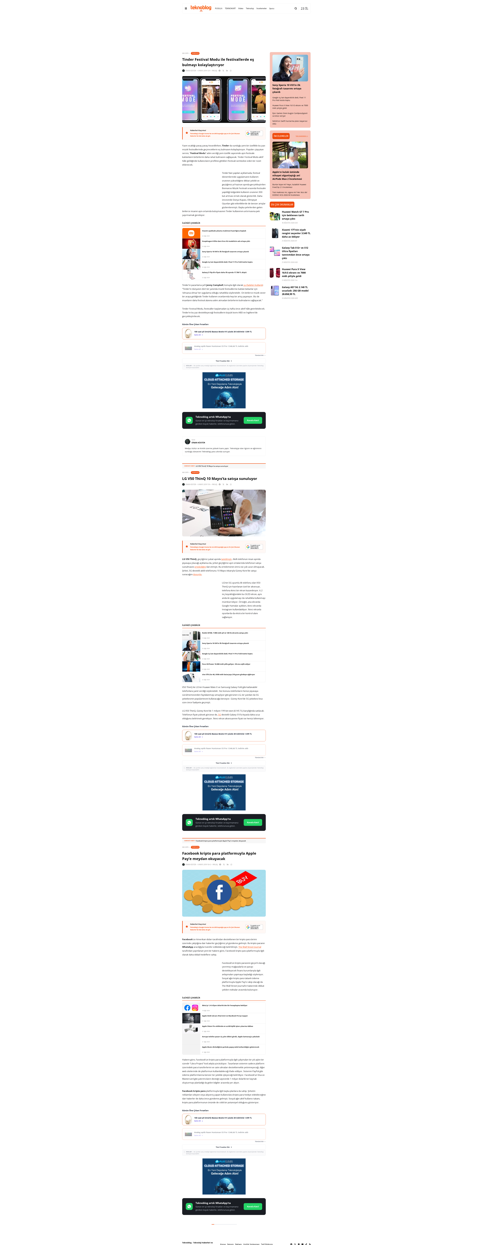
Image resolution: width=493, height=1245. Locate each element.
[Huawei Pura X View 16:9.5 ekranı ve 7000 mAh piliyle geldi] (275, 272)
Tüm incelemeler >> (302, 136)
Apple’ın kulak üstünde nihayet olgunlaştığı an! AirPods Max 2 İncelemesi (287, 175)
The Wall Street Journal (249, 946)
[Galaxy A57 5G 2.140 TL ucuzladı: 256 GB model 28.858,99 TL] (275, 290)
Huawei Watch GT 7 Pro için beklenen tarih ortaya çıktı (295, 215)
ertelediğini (200, 566)
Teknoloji (195, 53)
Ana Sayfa (185, 53)
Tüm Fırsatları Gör (223, 361)
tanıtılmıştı (226, 559)
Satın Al (197, 335)
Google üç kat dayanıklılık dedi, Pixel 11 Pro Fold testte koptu (289, 98)
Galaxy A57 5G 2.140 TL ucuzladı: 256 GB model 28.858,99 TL (295, 291)
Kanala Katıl (253, 420)
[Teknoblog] (201, 8)
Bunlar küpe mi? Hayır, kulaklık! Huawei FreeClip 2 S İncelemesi (289, 185)
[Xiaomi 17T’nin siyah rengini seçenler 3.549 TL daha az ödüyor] (275, 233)
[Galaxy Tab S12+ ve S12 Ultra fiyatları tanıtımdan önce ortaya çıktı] (275, 251)
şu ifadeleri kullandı (253, 285)
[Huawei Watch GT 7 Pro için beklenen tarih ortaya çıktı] (275, 215)
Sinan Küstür (190, 71)
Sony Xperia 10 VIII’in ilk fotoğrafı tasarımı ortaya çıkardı (286, 88)
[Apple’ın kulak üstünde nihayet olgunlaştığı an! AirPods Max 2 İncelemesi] (290, 155)
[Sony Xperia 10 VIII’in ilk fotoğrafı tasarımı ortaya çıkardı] (290, 68)
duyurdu (197, 574)
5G (219, 714)
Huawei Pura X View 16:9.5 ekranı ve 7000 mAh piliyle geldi (294, 273)
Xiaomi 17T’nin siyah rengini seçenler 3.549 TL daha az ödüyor (296, 233)
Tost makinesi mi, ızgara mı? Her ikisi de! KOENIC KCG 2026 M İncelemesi (289, 193)
